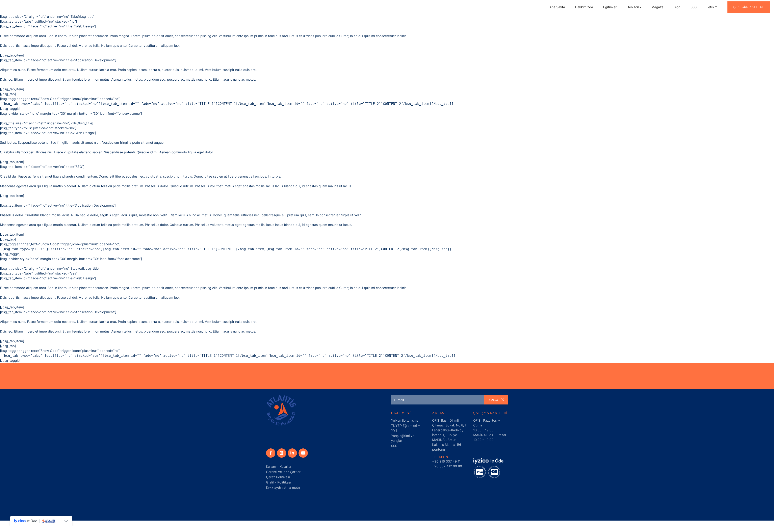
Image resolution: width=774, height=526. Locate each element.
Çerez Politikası (278, 477)
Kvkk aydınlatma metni (283, 487)
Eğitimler (610, 7)
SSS (694, 7)
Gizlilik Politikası (278, 482)
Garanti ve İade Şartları (283, 472)
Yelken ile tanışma (404, 420)
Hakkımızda (584, 7)
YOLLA (493, 399)
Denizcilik (634, 7)
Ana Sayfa (557, 7)
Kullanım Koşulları (279, 467)
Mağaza (657, 7)
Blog (677, 7)
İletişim (712, 7)
